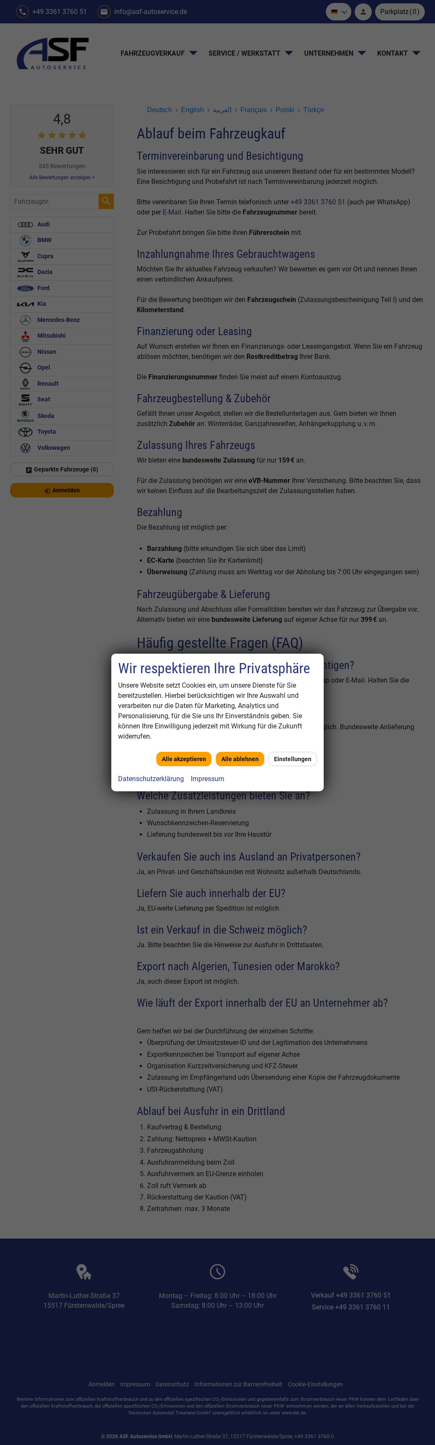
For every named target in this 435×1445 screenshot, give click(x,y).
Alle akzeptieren (184, 759)
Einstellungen (292, 759)
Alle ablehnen (240, 759)
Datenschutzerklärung (151, 779)
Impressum (207, 779)
